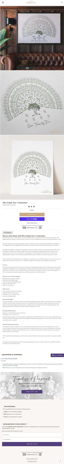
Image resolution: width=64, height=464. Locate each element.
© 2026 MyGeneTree (32, 461)
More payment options (32, 222)
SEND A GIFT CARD (32, 391)
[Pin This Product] (34, 206)
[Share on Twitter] (31, 206)
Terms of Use (47, 342)
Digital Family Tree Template (9, 205)
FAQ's (54, 342)
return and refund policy (32, 458)
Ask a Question (7, 232)
